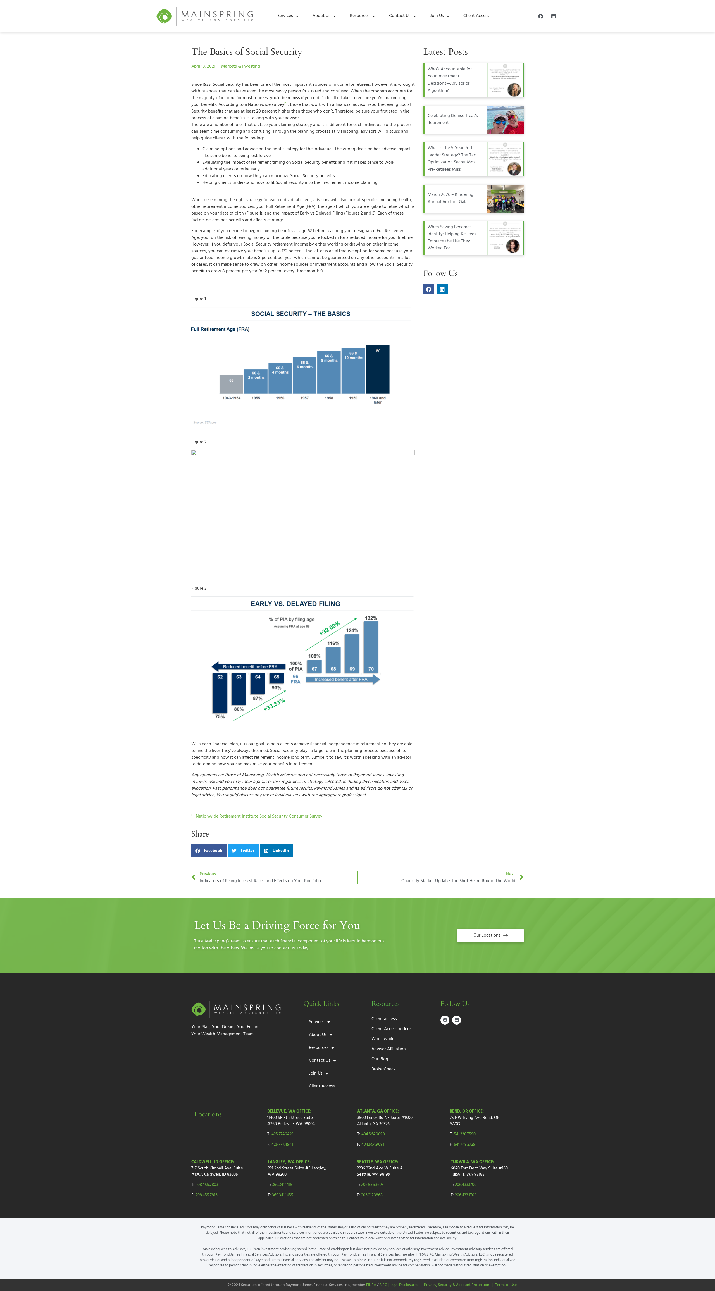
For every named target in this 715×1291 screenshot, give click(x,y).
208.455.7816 (207, 1195)
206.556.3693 (372, 1185)
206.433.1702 (465, 1195)
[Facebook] (541, 16)
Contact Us (400, 16)
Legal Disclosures (403, 1285)
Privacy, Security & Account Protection (456, 1285)
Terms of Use (506, 1285)
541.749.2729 (464, 1144)
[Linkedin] (554, 16)
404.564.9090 (373, 1134)
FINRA (371, 1285)
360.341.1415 (282, 1185)
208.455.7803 (207, 1185)
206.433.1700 (465, 1185)
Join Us (437, 16)
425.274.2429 (282, 1134)
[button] (209, 850)
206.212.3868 (372, 1195)
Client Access (476, 16)
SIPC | (384, 1285)
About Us (321, 16)
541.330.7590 (465, 1134)
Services (285, 16)
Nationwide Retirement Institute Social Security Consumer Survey (259, 816)
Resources (360, 16)
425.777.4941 (282, 1144)
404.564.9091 (372, 1144)
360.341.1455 (282, 1195)
